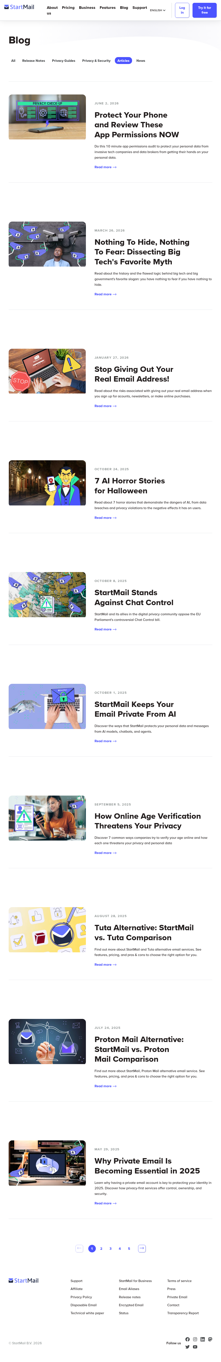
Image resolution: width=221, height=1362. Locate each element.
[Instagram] (195, 1339)
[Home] (19, 7)
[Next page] (142, 1248)
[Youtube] (195, 1347)
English (156, 10)
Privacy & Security (96, 60)
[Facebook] (187, 1339)
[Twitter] (187, 1347)
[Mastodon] (210, 1339)
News (140, 60)
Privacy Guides (63, 60)
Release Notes (33, 60)
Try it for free (204, 10)
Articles (123, 60)
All (13, 60)
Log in (182, 10)
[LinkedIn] (202, 1339)
